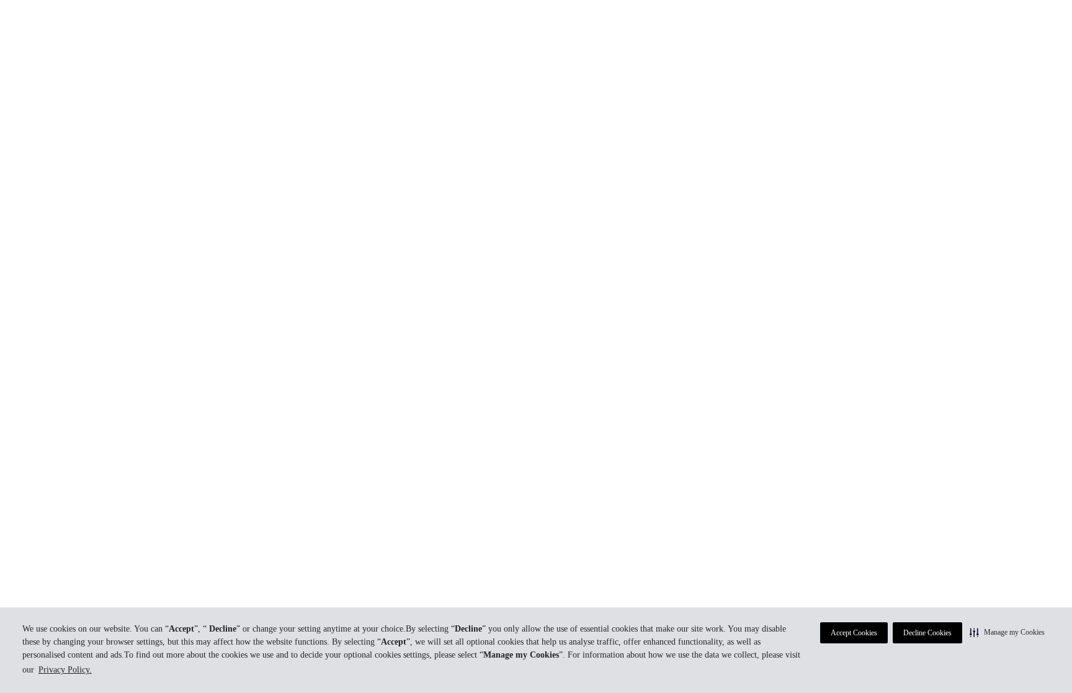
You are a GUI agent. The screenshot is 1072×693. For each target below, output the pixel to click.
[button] (1007, 632)
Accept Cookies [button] (854, 632)
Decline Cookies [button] (927, 632)
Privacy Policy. (65, 669)
